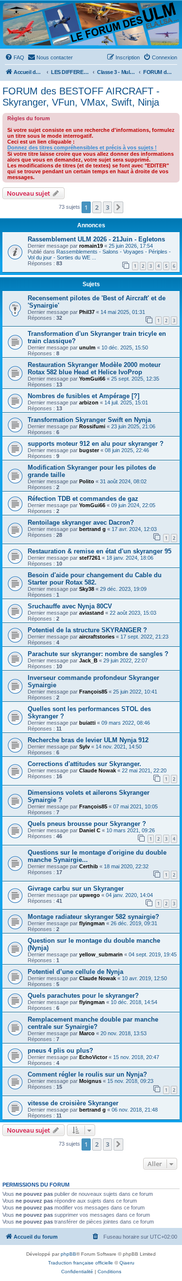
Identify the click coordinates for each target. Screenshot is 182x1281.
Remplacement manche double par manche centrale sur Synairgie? (93, 1023)
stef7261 (89, 558)
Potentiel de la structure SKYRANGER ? (87, 630)
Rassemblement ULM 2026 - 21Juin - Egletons (96, 239)
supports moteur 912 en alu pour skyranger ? (96, 443)
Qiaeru (126, 1262)
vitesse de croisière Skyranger (73, 1103)
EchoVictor (93, 1057)
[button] (118, 207)
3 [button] (107, 207)
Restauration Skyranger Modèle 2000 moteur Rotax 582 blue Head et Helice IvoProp (94, 368)
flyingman (92, 923)
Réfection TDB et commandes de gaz (83, 498)
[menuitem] (14, 57)
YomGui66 (92, 379)
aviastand (91, 613)
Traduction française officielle (80, 1262)
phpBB (68, 1254)
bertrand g (92, 529)
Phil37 (87, 312)
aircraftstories (97, 637)
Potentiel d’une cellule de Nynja (75, 971)
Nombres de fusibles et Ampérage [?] (83, 396)
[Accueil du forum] (91, 24)
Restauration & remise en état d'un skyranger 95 (99, 551)
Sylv (84, 747)
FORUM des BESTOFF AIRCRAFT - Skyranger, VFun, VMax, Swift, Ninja (81, 97)
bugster (89, 450)
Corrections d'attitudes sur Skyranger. (84, 764)
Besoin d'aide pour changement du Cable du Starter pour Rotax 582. (95, 578)
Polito (86, 481)
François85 (93, 692)
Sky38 (86, 589)
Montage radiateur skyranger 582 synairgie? (93, 916)
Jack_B (88, 660)
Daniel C (89, 830)
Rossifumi (92, 426)
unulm (87, 347)
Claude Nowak (97, 770)
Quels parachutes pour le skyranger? (83, 995)
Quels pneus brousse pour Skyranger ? (87, 823)
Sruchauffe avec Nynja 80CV (70, 606)
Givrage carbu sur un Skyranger (76, 888)
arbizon (89, 402)
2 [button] (97, 207)
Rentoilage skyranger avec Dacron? (81, 522)
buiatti (87, 723)
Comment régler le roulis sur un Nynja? (87, 1074)
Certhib (88, 866)
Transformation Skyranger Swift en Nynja (89, 419)
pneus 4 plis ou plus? (60, 1050)
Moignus (90, 1081)
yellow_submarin (101, 954)
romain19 (91, 246)
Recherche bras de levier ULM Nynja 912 (88, 740)
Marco (87, 1033)
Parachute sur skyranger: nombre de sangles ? (98, 654)
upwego (89, 895)
